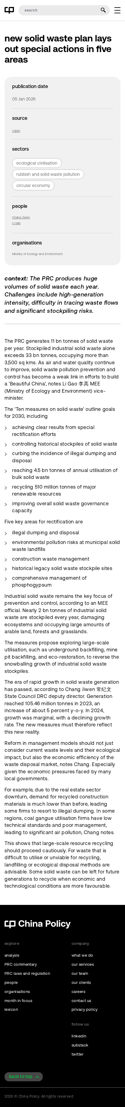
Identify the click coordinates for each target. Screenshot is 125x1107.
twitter (77, 1054)
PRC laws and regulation (27, 973)
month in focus (18, 1000)
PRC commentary (21, 964)
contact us (81, 1000)
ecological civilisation (36, 163)
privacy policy (84, 1009)
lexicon (11, 1009)
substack (80, 1045)
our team (80, 973)
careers (78, 991)
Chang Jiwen (21, 217)
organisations (17, 991)
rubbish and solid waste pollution (48, 174)
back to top (20, 1076)
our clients (81, 982)
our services (83, 964)
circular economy (33, 185)
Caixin (16, 131)
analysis (12, 955)
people (11, 982)
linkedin (79, 1036)
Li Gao (16, 223)
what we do (82, 955)
